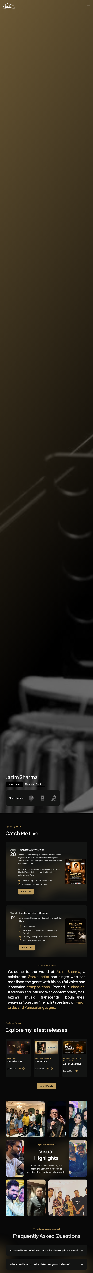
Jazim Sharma (68, 971)
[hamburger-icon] (88, 6)
